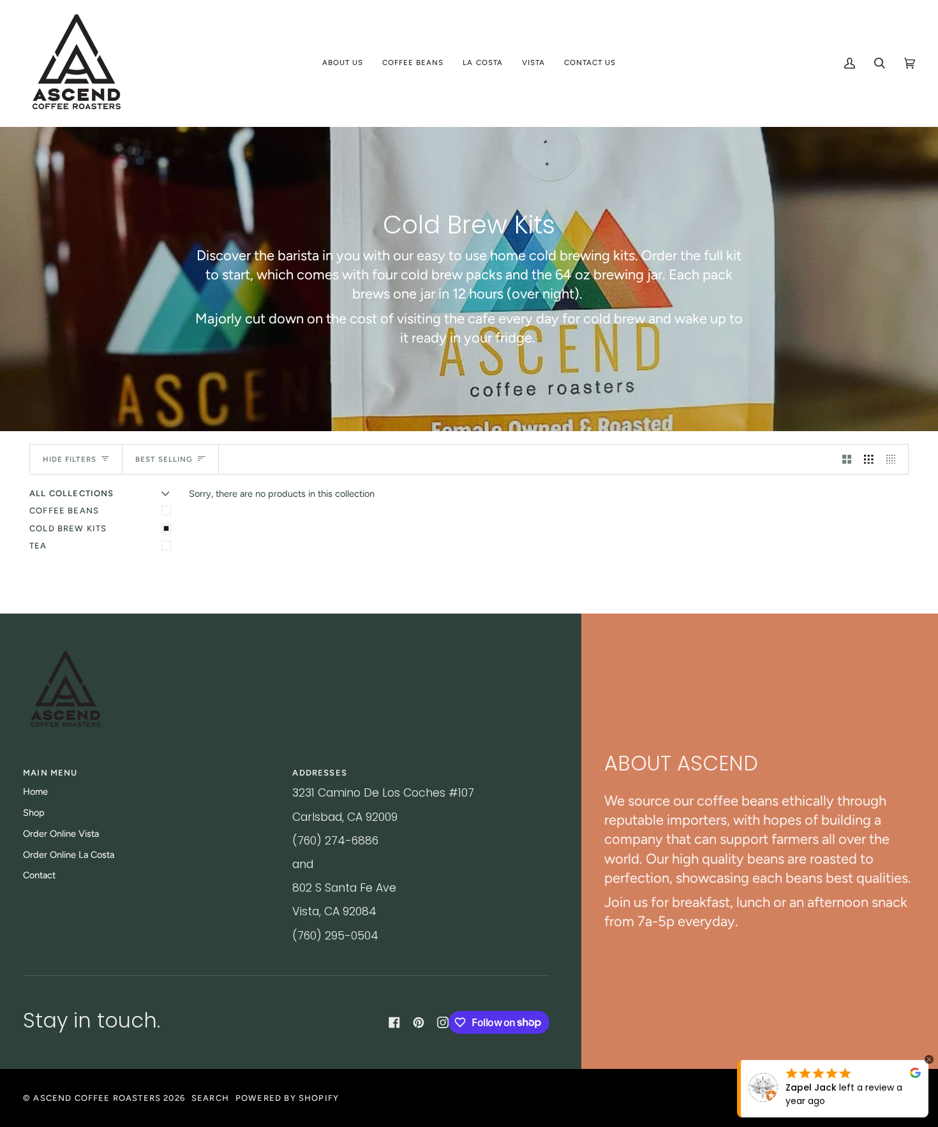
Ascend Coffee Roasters (97, 1098)
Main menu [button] (50, 772)
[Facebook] (394, 1022)
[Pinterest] (418, 1022)
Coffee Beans (64, 510)
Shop (34, 812)
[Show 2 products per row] (847, 459)
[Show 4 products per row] (894, 459)
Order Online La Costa (68, 854)
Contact (39, 875)
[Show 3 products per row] (869, 459)
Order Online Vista (61, 833)
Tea (38, 545)
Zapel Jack (811, 1087)
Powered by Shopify (287, 1098)
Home (35, 791)
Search (210, 1098)
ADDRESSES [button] (319, 772)
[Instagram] (443, 1022)
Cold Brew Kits (68, 528)
